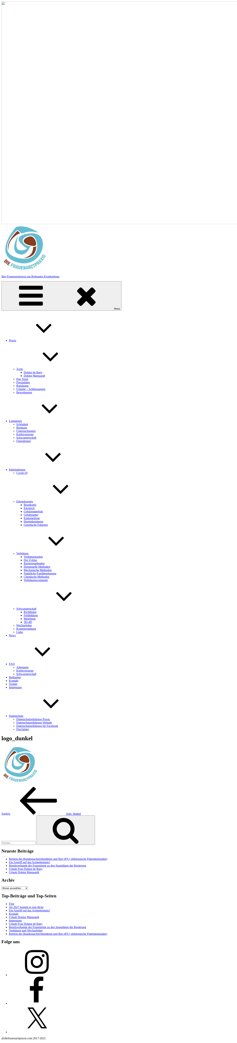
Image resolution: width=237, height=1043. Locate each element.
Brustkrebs (30, 504)
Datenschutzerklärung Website (34, 722)
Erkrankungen (24, 501)
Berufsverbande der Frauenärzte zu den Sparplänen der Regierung (47, 865)
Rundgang (22, 385)
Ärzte (19, 369)
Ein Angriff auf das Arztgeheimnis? (29, 862)
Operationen (23, 441)
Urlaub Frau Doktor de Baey (26, 868)
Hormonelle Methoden (37, 566)
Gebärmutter (31, 514)
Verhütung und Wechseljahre (26, 930)
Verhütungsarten (33, 556)
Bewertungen (24, 392)
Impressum (15, 687)
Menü (117, 308)
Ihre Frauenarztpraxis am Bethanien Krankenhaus (30, 276)
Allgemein (22, 667)
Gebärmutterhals (33, 511)
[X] (36, 1032)
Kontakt (13, 680)
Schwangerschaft (26, 437)
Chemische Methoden (36, 576)
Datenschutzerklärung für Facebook (37, 725)
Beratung (21, 427)
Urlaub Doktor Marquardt (24, 872)
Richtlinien (30, 612)
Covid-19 (21, 472)
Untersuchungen (26, 431)
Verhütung (22, 553)
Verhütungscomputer (36, 580)
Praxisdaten (23, 382)
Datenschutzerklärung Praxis (33, 719)
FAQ (12, 664)
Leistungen (15, 421)
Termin (13, 684)
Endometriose (32, 518)
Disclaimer (22, 729)
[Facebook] (36, 1003)
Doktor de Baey (33, 372)
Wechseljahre (24, 625)
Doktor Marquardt (34, 375)
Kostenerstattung (26, 628)
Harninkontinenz (33, 521)
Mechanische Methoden (38, 570)
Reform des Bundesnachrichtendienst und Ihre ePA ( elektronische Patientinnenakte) (58, 858)
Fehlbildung (31, 615)
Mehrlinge (30, 618)
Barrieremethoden (34, 563)
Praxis (12, 340)
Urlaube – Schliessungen (30, 389)
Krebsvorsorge (25, 434)
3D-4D (28, 622)
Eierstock (29, 508)
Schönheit (22, 424)
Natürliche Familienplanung (40, 573)
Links (19, 632)
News (12, 635)
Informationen (17, 469)
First (11, 903)
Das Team (22, 379)
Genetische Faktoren (36, 524)
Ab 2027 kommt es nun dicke (26, 907)
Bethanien (15, 677)
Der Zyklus (30, 560)
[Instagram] (36, 974)
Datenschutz (16, 715)
